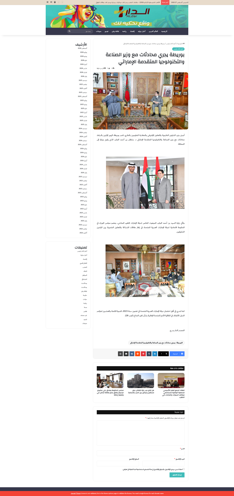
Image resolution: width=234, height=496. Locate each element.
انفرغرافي (84, 279)
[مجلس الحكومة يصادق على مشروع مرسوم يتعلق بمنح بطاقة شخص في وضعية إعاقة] (110, 380)
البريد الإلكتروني (179, 459)
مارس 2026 (83, 68)
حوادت (85, 299)
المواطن (84, 275)
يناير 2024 (84, 172)
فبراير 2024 (83, 168)
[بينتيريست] (143, 353)
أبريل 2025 (83, 112)
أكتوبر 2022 (83, 232)
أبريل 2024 (83, 160)
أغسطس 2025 (82, 96)
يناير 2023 (84, 220)
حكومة (85, 295)
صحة (85, 307)
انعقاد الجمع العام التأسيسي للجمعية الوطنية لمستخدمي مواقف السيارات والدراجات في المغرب (173, 394)
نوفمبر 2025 (83, 84)
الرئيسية (164, 31)
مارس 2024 (83, 164)
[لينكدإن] (154, 353)
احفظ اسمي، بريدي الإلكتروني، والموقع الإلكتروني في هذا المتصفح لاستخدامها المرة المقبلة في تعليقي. (152, 469)
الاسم (182, 448)
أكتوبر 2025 (83, 88)
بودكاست (84, 283)
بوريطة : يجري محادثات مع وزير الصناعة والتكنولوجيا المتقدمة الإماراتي (155, 342)
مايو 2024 (84, 156)
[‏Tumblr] (149, 353)
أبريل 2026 (83, 64)
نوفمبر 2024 (83, 132)
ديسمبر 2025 (83, 80)
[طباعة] (120, 353)
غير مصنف (83, 315)
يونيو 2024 (83, 152)
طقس (85, 311)
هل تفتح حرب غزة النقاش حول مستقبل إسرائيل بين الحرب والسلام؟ (141, 391)
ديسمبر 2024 (83, 128)
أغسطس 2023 (82, 192)
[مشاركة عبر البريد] (126, 353)
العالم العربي (153, 31)
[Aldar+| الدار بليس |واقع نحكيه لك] (117, 16)
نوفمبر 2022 (83, 228)
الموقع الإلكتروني (134, 459)
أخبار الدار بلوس (171, 43)
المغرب (85, 267)
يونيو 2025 (83, 104)
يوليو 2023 (83, 196)
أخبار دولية (141, 31)
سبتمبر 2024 (83, 140)
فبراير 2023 (83, 216)
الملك (85, 271)
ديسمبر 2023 (83, 176)
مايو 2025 (84, 108)
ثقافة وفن (115, 31)
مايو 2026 (84, 60)
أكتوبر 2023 (83, 184)
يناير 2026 (84, 76)
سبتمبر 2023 (83, 188)
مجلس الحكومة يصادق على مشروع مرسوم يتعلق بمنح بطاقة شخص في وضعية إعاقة (110, 393)
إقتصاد (132, 31)
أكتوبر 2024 (83, 136)
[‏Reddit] (137, 353)
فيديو (106, 31)
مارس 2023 (83, 212)
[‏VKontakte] (131, 353)
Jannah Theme (76, 493)
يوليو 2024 (83, 148)
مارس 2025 (83, 116)
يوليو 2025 (83, 100)
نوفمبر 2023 (83, 180)
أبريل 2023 (83, 208)
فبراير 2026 (83, 72)
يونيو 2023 (83, 200)
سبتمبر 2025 (83, 92)
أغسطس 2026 (82, 48)
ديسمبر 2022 (83, 224)
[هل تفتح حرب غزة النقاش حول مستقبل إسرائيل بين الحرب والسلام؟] (140, 380)
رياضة (124, 31)
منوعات (98, 31)
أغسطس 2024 (82, 144)
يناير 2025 (84, 124)
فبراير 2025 (83, 120)
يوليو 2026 (83, 52)
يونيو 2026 (83, 56)
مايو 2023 (84, 204)
